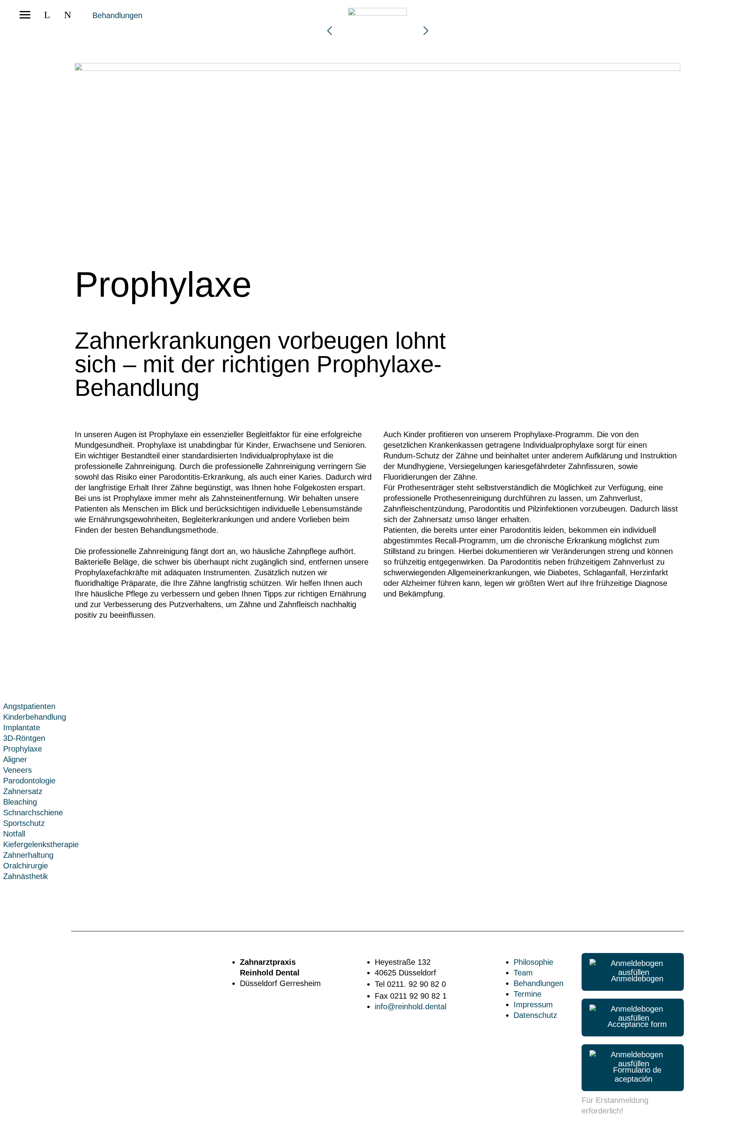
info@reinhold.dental (410, 1006)
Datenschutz (535, 1015)
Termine (527, 994)
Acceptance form (633, 1024)
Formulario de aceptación (633, 1074)
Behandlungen (117, 15)
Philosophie (533, 962)
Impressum (533, 1004)
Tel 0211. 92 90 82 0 (410, 984)
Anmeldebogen (633, 978)
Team (523, 972)
